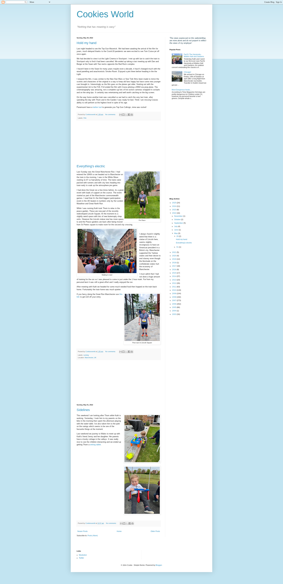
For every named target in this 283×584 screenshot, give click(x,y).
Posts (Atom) (93, 536)
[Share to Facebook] (128, 114)
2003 (174, 314)
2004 (174, 311)
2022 (174, 213)
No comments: (110, 114)
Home (119, 531)
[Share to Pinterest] (131, 114)
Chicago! (187, 72)
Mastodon (83, 555)
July (176, 226)
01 (177, 247)
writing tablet (95, 444)
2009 (174, 294)
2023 (174, 210)
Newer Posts (82, 531)
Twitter (81, 558)
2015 (174, 273)
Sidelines (83, 410)
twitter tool (97, 107)
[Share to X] (126, 114)
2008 (174, 297)
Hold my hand (86, 43)
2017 (174, 266)
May (176, 233)
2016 (174, 270)
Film (84, 118)
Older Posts (155, 531)
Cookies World (105, 14)
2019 (174, 259)
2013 (174, 280)
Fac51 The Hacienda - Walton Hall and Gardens (194, 55)
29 (177, 236)
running (86, 355)
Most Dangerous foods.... (182, 90)
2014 (174, 276)
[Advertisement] (119, 142)
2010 (174, 290)
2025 (174, 203)
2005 (174, 307)
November (178, 216)
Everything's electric (91, 166)
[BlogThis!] (123, 114)
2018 (174, 263)
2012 (174, 283)
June (176, 230)
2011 (174, 287)
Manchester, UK (90, 357)
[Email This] (120, 114)
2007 (174, 300)
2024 (174, 206)
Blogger (159, 565)
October (177, 220)
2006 (174, 304)
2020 (174, 256)
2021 (174, 252)
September (179, 223)
